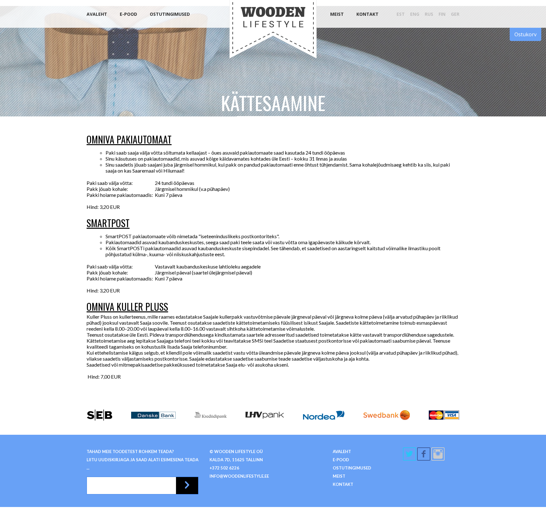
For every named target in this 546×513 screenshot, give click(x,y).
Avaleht (97, 14)
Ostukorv (525, 34)
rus (429, 14)
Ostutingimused (170, 14)
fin (442, 14)
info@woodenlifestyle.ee (239, 476)
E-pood (128, 14)
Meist (337, 14)
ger (455, 14)
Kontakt (367, 14)
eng (414, 14)
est (401, 14)
